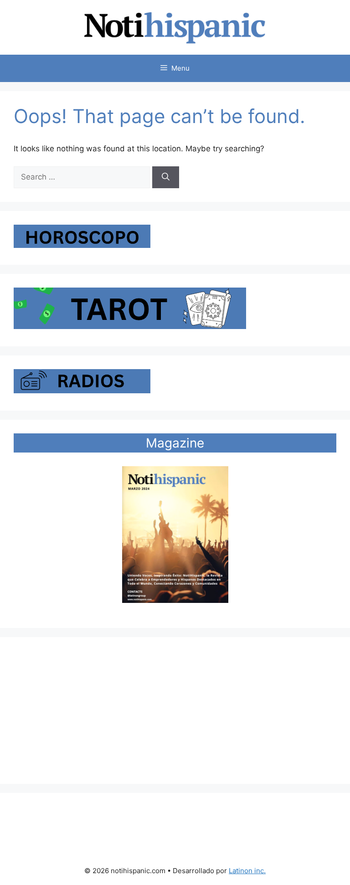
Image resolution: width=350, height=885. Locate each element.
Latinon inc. (247, 870)
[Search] (165, 177)
